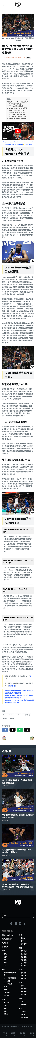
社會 (5, 957)
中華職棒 (7, 993)
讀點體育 (12, 686)
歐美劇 (6, 1014)
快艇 (5, 718)
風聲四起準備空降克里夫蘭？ (17, 110)
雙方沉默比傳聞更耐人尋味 (19, 116)
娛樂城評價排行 (7, 939)
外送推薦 (23, 973)
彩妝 (22, 1002)
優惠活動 (23, 991)
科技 (20, 1008)
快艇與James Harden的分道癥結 (18, 102)
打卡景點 (23, 963)
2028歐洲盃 (8, 984)
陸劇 (5, 1005)
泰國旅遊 (23, 960)
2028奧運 (7, 981)
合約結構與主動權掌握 (17, 106)
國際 (5, 954)
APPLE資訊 (24, 1017)
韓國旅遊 (23, 957)
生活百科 (23, 994)
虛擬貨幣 (23, 944)
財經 (20, 935)
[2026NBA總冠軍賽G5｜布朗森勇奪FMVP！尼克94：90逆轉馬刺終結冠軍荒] (18, 870)
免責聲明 (32, 1034)
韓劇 (5, 1008)
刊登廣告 (5, 1034)
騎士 (12, 718)
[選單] (33, 5)
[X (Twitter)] (13, 730)
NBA (28, 58)
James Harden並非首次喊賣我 (18, 108)
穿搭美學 (23, 1004)
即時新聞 (26, 715)
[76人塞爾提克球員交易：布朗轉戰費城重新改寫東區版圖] (18, 766)
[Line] (20, 730)
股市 (22, 941)
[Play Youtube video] (18, 131)
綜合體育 (7, 995)
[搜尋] (3, 4)
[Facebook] (5, 730)
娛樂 (5, 960)
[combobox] (15, 915)
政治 (5, 963)
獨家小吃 (23, 976)
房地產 (23, 938)
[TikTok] (25, 923)
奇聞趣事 (5, 947)
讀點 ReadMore (7, 935)
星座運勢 (23, 989)
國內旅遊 (23, 951)
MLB (5, 987)
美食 (20, 970)
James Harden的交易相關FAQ (18, 118)
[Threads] (27, 730)
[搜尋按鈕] (31, 915)
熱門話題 (5, 943)
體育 (3, 969)
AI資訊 (23, 1014)
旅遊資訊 (23, 966)
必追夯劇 (7, 1003)
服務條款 (13, 1034)
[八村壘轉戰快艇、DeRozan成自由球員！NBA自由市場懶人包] (18, 835)
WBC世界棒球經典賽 (10, 974)
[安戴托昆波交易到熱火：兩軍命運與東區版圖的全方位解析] (18, 800)
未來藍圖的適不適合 (16, 104)
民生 (5, 965)
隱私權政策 (22, 1034)
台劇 (5, 1011)
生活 (20, 982)
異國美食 (23, 979)
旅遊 (20, 948)
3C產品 (23, 1012)
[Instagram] (16, 923)
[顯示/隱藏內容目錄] (26, 99)
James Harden (8, 715)
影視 (3, 999)
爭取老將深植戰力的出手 (18, 112)
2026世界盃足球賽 (10, 978)
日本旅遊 (23, 954)
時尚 (20, 998)
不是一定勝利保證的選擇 (18, 114)
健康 (22, 986)
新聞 (3, 951)
